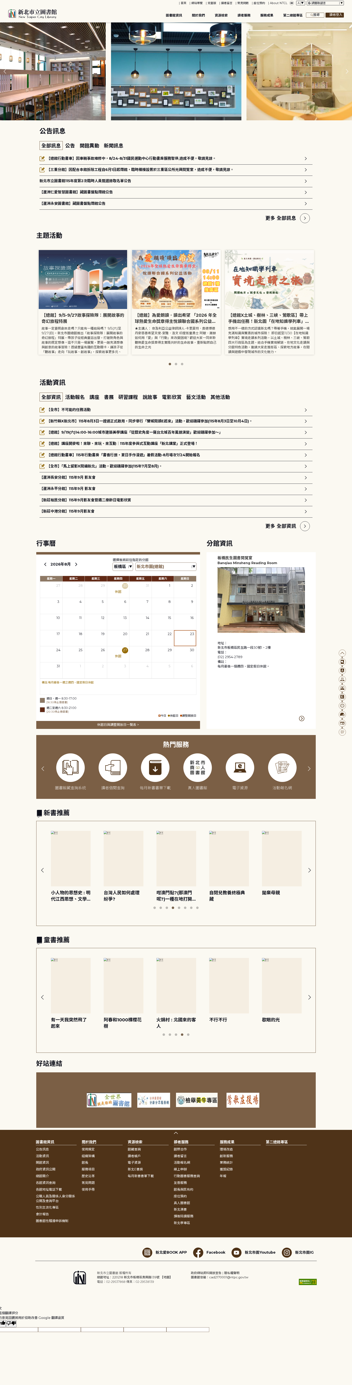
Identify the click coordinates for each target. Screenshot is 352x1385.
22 (170, 634)
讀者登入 (335, 15)
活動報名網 (182, 1163)
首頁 (183, 3)
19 (102, 634)
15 (169, 618)
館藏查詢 (134, 1149)
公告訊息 (42, 1149)
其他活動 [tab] (220, 397)
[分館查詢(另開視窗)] (342, 679)
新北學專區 (182, 1223)
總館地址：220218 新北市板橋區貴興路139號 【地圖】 (135, 1277)
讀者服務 (244, 15)
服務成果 (266, 15)
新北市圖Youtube (260, 1252)
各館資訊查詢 (45, 1183)
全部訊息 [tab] (51, 146)
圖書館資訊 (174, 15)
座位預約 (259, 3)
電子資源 (134, 1163)
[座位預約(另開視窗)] (342, 714)
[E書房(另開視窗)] (342, 697)
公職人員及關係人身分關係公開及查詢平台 (55, 1198)
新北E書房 (135, 1169)
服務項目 (88, 1169)
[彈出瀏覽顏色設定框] (291, 3)
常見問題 (243, 3)
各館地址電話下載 (49, 1189)
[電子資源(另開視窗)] (342, 688)
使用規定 (88, 1149)
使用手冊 (88, 1189)
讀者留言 (226, 3)
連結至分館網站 (302, 718)
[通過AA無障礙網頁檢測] (308, 1282)
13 (125, 618)
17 (58, 634)
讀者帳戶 (134, 1156)
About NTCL (278, 3)
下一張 (347, 71)
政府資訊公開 (45, 1169)
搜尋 (316, 15)
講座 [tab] (95, 397)
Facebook (216, 1252)
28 (80, 586)
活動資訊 (42, 1156)
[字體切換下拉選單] (300, 3)
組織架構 (88, 1156)
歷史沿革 (88, 1176)
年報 (223, 1176)
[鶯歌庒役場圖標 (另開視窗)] (243, 1100)
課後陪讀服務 (183, 1216)
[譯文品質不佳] (11, 1323)
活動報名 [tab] (75, 397)
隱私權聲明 (231, 1273)
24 (58, 650)
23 (192, 634)
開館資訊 (42, 1163)
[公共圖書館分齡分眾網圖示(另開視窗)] (153, 1100)
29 (103, 586)
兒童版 (212, 3)
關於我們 (198, 15)
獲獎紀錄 (226, 1169)
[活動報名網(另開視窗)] (342, 732)
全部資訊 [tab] (51, 397)
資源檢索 (221, 15)
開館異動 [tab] (90, 146)
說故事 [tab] (151, 397)
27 (58, 586)
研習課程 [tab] (128, 397)
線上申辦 (180, 1169)
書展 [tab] (109, 397)
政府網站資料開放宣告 (206, 1273)
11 (80, 618)
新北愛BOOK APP (171, 1252)
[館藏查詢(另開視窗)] (342, 661)
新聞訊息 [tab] (113, 146)
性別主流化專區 (47, 1207)
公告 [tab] (70, 146)
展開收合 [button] (176, 1133)
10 (58, 618)
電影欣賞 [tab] (172, 397)
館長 (85, 1163)
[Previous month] (45, 564)
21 (147, 634)
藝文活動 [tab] (196, 397)
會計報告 (42, 1214)
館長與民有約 (183, 1189)
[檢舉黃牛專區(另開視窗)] (198, 1100)
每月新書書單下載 (141, 1176)
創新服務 (226, 1156)
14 (147, 618)
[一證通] (342, 723)
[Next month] (76, 564)
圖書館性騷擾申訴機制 (52, 1221)
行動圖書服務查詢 (187, 1176)
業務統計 (226, 1163)
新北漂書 (180, 1209)
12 (102, 618)
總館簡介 (42, 1176)
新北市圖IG (304, 1252)
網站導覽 (197, 3)
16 (192, 618)
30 (125, 586)
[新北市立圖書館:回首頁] (32, 14)
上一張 (5, 71)
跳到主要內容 (10, 2)
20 (125, 634)
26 (103, 650)
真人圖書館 (182, 1203)
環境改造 (226, 1149)
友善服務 (180, 1183)
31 (147, 586)
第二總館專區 (293, 15)
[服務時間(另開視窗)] (342, 705)
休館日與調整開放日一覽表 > (118, 725)
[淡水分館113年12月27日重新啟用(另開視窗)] (176, 71)
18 (80, 634)
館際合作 (180, 1149)
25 (80, 650)
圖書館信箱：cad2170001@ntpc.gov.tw (219, 1277)
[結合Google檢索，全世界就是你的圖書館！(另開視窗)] (109, 1100)
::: (2, 2)
